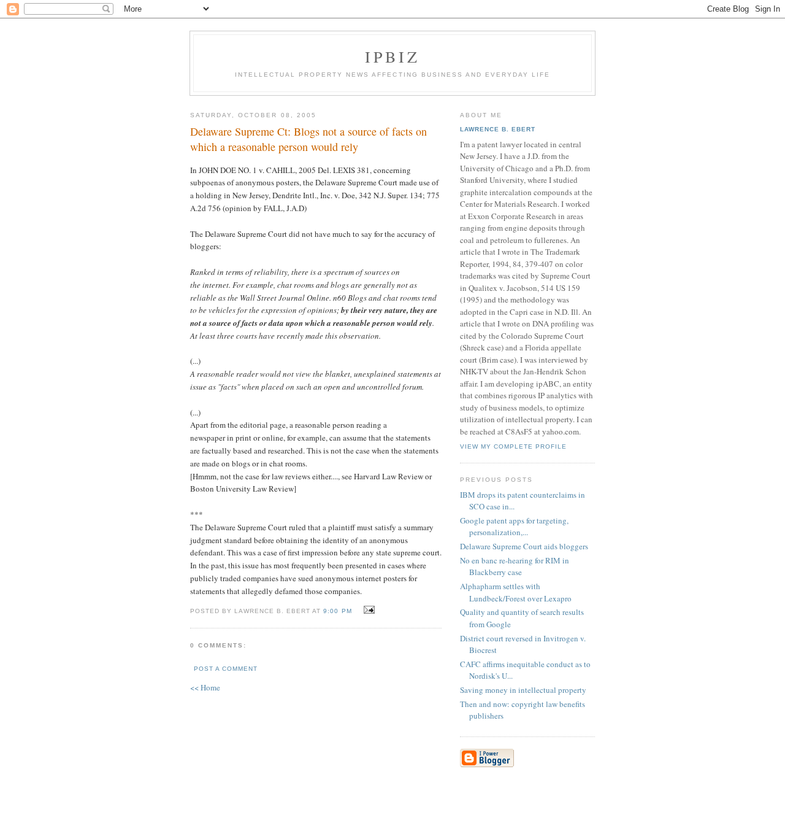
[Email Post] (368, 610)
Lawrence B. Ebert (497, 129)
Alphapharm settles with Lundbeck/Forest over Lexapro (516, 592)
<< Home (205, 687)
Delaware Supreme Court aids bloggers (524, 546)
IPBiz (393, 56)
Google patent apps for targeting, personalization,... (514, 526)
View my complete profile (513, 446)
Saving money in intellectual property (523, 689)
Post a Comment (226, 668)
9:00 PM (337, 611)
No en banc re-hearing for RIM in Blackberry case (514, 566)
